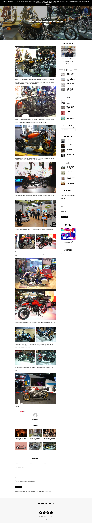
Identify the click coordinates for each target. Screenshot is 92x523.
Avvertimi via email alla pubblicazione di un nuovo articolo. (26, 481)
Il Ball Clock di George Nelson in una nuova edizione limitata (69, 89)
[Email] (24, 411)
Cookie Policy (48, 4)
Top (46, 519)
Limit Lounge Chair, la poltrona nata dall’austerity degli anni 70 (70, 173)
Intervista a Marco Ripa (70, 149)
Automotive (46, 18)
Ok (42, 4)
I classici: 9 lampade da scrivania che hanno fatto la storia (70, 79)
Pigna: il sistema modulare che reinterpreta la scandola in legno (70, 167)
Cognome (62, 206)
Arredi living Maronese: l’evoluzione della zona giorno (70, 107)
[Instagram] (44, 512)
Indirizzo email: (63, 211)
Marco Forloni (46, 27)
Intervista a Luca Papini (70, 154)
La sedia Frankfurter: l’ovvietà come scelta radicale (69, 113)
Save (21, 411)
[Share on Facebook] (19, 411)
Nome (62, 201)
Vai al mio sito (68, 63)
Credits (52, 516)
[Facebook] (40, 512)
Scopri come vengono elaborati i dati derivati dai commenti (41, 491)
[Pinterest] (47, 512)
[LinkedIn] (51, 512)
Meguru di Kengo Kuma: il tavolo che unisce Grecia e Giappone (70, 102)
